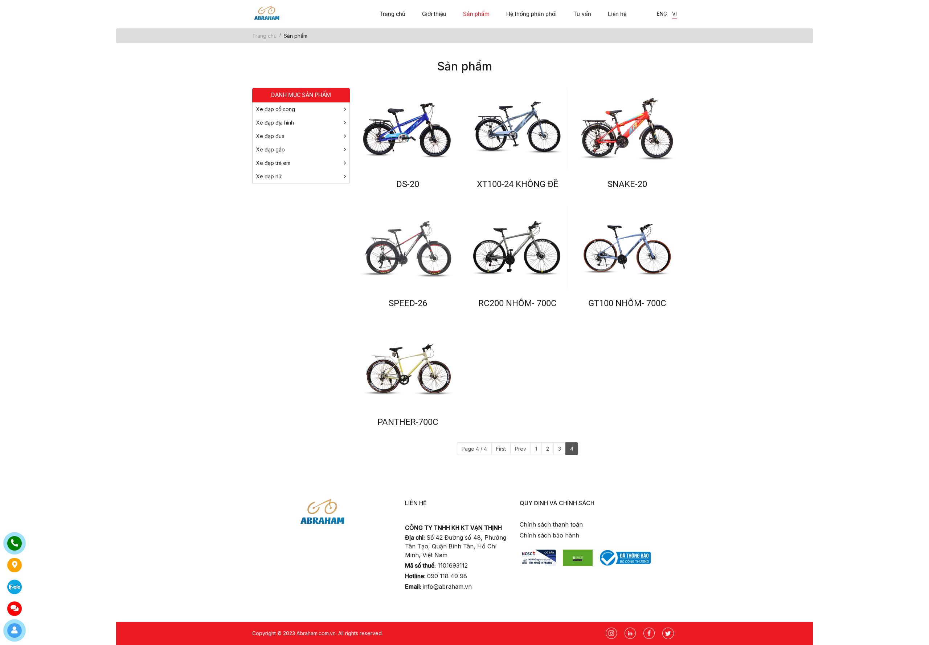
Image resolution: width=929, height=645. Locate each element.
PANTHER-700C (407, 422)
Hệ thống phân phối (531, 14)
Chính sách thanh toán (551, 524)
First (501, 449)
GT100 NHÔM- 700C (627, 303)
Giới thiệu (434, 14)
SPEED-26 (408, 303)
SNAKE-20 (627, 184)
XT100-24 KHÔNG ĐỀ (517, 184)
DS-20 (407, 184)
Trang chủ (392, 14)
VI (674, 14)
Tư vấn (582, 14)
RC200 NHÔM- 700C (517, 303)
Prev (520, 449)
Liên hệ (617, 14)
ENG (662, 14)
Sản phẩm (476, 14)
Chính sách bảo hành (549, 535)
